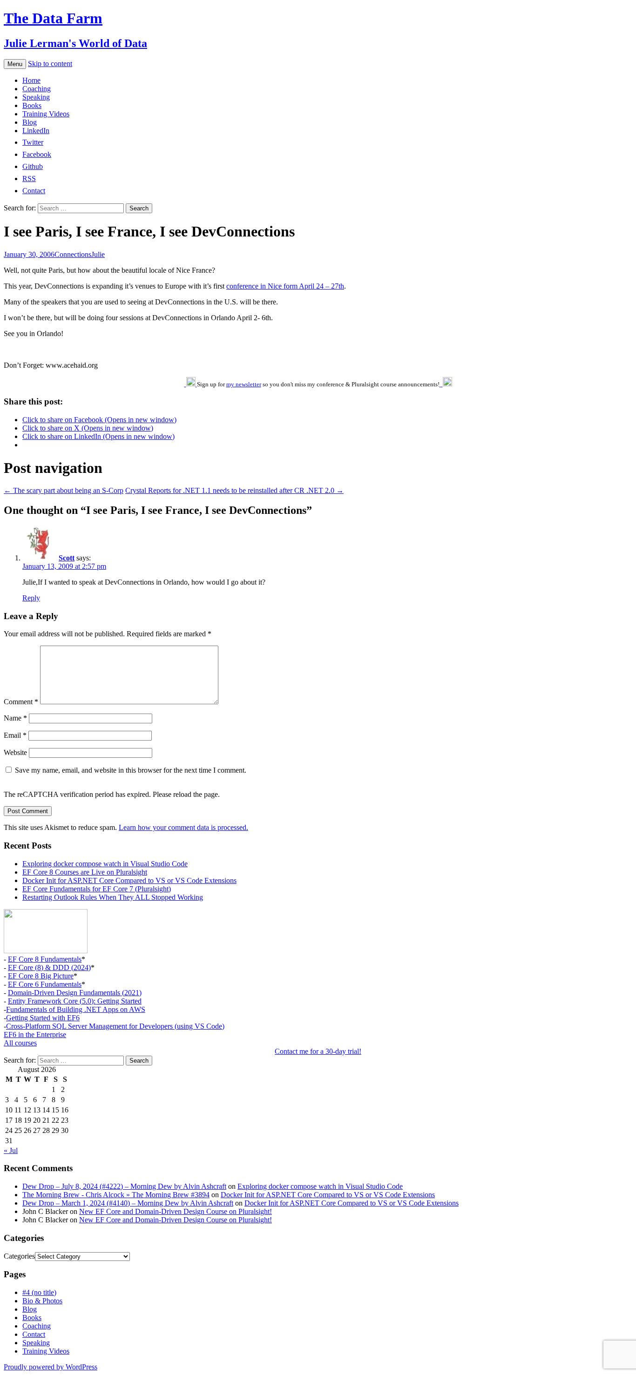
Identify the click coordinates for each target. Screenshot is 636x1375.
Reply (31, 598)
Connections (72, 254)
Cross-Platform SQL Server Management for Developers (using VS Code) (115, 1026)
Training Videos (45, 114)
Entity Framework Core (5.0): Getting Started (75, 1001)
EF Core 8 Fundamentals (44, 959)
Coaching (36, 89)
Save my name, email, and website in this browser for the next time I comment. (130, 770)
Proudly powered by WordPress (50, 1367)
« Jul (11, 1150)
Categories (19, 1256)
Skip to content (50, 63)
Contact (33, 1334)
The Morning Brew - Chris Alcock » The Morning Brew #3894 (116, 1195)
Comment (21, 702)
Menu (14, 64)
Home (31, 80)
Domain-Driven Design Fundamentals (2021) (75, 993)
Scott (66, 558)
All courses (20, 1043)
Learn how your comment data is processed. (183, 827)
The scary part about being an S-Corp (63, 490)
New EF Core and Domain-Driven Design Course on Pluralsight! (175, 1211)
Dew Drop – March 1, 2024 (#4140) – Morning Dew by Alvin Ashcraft (127, 1203)
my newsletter (243, 384)
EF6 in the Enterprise (35, 1034)
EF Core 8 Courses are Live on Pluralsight (84, 872)
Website (15, 752)
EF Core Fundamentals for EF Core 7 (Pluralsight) (96, 889)
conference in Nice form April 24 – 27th (285, 286)
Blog (29, 122)
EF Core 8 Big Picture (41, 976)
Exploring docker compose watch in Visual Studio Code (105, 864)
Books (31, 105)
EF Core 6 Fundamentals (44, 984)
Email (15, 735)
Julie (98, 254)
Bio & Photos (42, 1301)
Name (15, 718)
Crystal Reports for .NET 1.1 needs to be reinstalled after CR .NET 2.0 (234, 490)
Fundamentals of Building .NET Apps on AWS (75, 1009)
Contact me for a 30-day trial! (318, 1051)
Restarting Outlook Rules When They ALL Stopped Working (112, 897)
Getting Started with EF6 (43, 1018)
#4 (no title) (39, 1292)
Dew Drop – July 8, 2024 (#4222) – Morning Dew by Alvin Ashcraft (124, 1186)
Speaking (36, 97)
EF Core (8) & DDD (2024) (49, 967)
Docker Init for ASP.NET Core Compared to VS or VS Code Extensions (129, 880)
